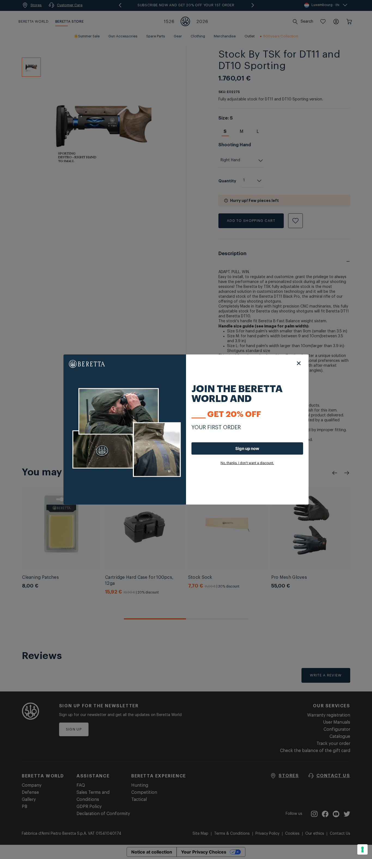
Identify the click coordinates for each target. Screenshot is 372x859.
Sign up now (247, 448)
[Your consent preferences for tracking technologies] (362, 849)
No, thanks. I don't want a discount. (247, 463)
